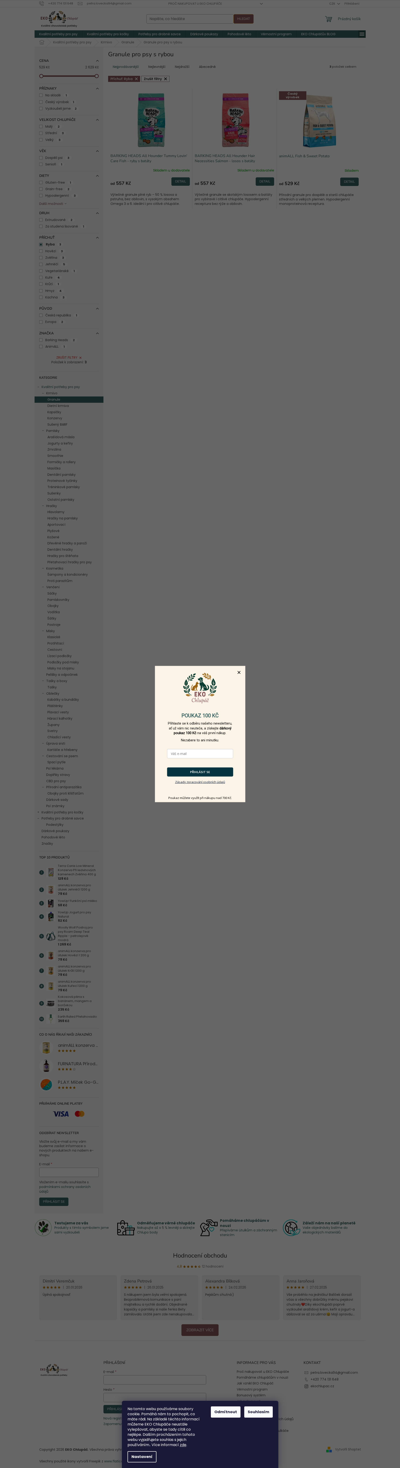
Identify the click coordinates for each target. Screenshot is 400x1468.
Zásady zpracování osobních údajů (200, 782)
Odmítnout (225, 1412)
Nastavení (141, 1456)
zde (183, 1444)
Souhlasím (258, 1412)
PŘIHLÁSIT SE (200, 772)
